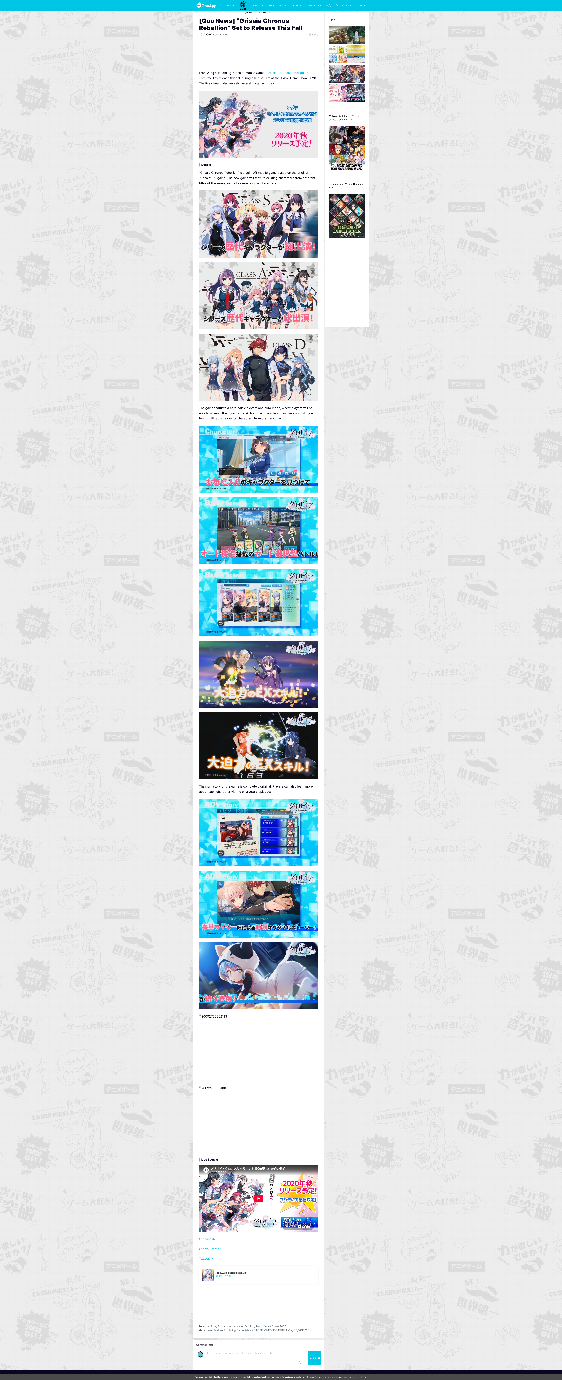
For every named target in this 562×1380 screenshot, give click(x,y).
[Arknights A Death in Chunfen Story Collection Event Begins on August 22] (338, 35)
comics (296, 5)
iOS (295, 1330)
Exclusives (275, 5)
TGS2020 (206, 1259)
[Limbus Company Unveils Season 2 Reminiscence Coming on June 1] (356, 35)
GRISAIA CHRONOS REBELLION (272, 1330)
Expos (221, 1326)
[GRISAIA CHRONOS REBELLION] (258, 1275)
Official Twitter (210, 1249)
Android (208, 1330)
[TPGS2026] (243, 5)
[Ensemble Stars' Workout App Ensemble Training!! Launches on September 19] (356, 55)
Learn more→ (356, 1377)
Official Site (207, 1239)
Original (249, 1326)
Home (230, 5)
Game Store (313, 5)
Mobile (231, 1326)
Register (346, 5)
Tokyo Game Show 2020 (271, 1326)
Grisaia (248, 1330)
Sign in (363, 5)
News (256, 5)
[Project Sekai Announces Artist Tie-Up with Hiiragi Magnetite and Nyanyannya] (338, 55)
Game (240, 1330)
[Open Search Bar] (337, 5)
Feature (218, 1330)
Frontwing (229, 1330)
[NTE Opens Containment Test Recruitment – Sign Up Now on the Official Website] (356, 94)
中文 (328, 5)
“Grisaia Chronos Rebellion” (285, 73)
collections (209, 1326)
